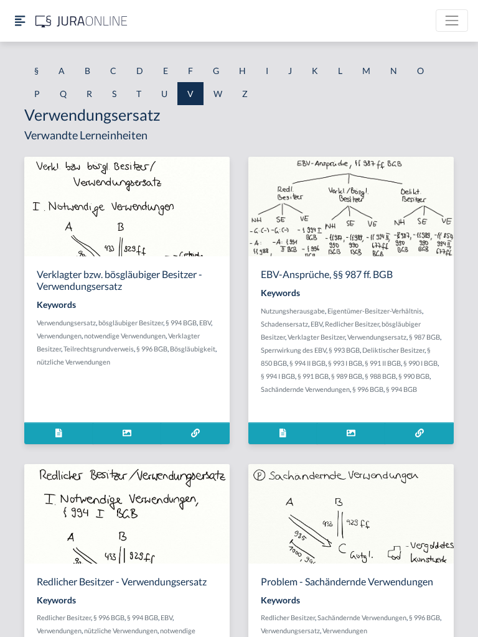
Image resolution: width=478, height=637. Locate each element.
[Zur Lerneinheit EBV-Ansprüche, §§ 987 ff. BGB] (419, 433)
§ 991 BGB (313, 376)
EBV (205, 322)
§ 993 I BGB (345, 363)
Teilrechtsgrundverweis (98, 349)
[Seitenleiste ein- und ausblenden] (20, 21)
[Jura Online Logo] (81, 21)
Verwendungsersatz (66, 322)
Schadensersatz (284, 324)
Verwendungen (59, 336)
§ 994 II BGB (307, 363)
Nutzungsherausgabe (293, 311)
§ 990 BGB (413, 376)
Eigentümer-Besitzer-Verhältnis (374, 311)
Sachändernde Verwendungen (305, 389)
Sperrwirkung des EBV (293, 350)
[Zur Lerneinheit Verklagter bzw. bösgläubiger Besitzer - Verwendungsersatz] (195, 433)
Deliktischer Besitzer (393, 350)
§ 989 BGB (346, 376)
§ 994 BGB (181, 322)
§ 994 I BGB (278, 376)
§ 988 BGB (380, 376)
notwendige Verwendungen (125, 336)
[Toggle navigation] (452, 20)
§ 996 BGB (151, 349)
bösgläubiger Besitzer (130, 322)
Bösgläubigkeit (192, 349)
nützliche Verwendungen (73, 362)
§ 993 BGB (344, 350)
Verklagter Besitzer (316, 337)
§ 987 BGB (424, 337)
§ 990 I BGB (420, 363)
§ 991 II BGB (383, 363)
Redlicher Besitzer (352, 324)
